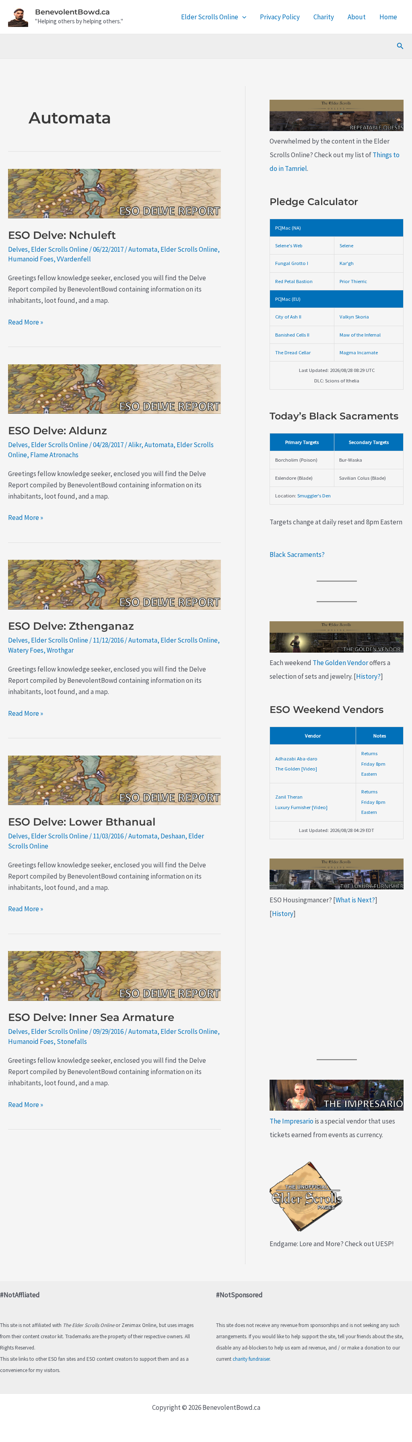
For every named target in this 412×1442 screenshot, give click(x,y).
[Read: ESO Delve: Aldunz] (114, 388)
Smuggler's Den (314, 495)
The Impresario (291, 1121)
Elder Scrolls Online (209, 16)
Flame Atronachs (54, 454)
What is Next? (355, 900)
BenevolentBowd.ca (72, 12)
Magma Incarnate (359, 352)
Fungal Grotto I (291, 263)
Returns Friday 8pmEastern (373, 763)
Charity (323, 16)
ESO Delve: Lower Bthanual (82, 821)
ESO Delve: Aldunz (57, 430)
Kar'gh (347, 263)
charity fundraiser (251, 1359)
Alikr (134, 444)
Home (388, 16)
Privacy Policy (280, 16)
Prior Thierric (353, 281)
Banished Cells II (292, 334)
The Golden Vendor (340, 662)
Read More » (25, 322)
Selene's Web (289, 245)
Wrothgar (60, 650)
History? (368, 676)
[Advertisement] (337, 990)
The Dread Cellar (293, 352)
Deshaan (173, 836)
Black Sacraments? (297, 554)
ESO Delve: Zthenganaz (71, 626)
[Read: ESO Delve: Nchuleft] (114, 192)
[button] (242, 17)
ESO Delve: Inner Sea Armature (91, 1017)
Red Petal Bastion (294, 281)
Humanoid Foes (31, 259)
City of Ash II (288, 316)
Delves (18, 249)
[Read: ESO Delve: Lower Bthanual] (114, 779)
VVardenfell (74, 259)
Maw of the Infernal (360, 334)
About (357, 16)
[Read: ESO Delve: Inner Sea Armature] (114, 975)
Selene (346, 245)
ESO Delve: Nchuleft (62, 235)
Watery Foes (25, 650)
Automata (142, 249)
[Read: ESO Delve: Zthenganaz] (114, 583)
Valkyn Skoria (354, 316)
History (282, 913)
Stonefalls (72, 1041)
